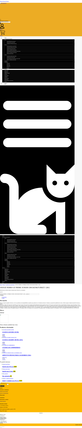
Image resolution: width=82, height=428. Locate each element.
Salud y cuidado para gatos (11, 59)
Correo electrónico (3, 384)
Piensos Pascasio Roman (4, 1)
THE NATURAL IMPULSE (9, 80)
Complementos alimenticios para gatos (13, 58)
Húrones (8, 64)
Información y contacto (4, 399)
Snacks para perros (10, 53)
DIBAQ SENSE (7, 73)
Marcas (6, 69)
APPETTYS (6, 70)
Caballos (6, 259)
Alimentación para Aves (11, 42)
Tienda (3, 281)
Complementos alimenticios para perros (13, 51)
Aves (5, 238)
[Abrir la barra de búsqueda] (0, 19)
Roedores (6, 62)
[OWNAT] (4, 322)
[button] (37, 159)
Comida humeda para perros (12, 47)
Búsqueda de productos (4, 20)
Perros (6, 44)
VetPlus (6, 280)
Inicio (5, 37)
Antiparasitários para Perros (12, 244)
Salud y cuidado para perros (12, 248)
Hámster (8, 63)
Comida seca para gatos (11, 57)
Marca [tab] (3, 298)
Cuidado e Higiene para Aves (12, 43)
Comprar (1, 295)
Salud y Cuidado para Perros (12, 52)
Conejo (8, 67)
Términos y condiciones (4, 389)
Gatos (6, 54)
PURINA (6, 275)
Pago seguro (2, 395)
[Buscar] (0, 23)
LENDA (6, 74)
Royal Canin (7, 78)
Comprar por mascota (8, 38)
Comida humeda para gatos (12, 254)
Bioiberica (6, 71)
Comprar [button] (3, 336)
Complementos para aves (11, 41)
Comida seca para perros (11, 48)
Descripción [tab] (4, 297)
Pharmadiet (6, 75)
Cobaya (8, 68)
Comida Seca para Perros (10, 284)
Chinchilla (8, 264)
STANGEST (6, 79)
